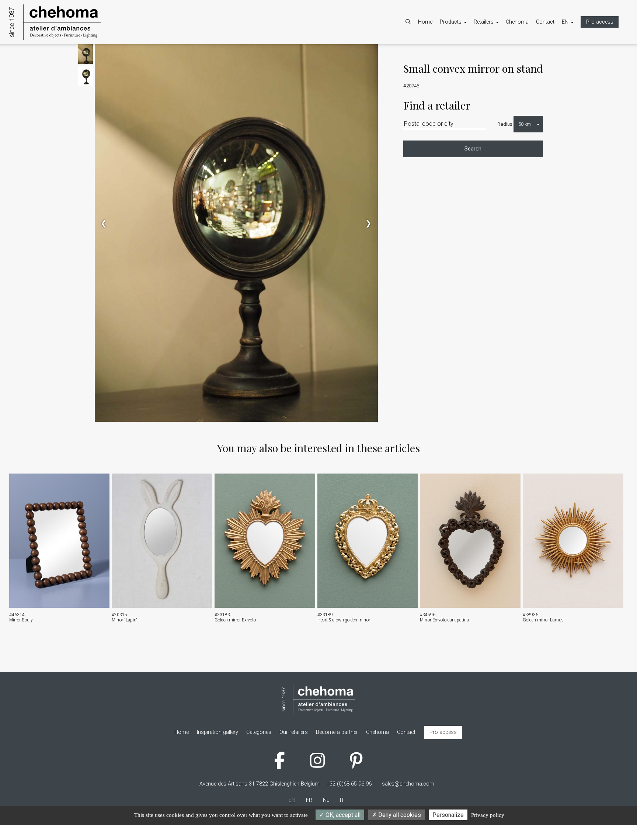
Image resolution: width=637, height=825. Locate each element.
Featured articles (466, 63)
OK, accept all (342, 814)
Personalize (448, 814)
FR (572, 54)
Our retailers (495, 63)
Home (425, 22)
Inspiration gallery (467, 73)
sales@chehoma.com (408, 784)
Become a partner (502, 54)
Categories (459, 54)
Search (472, 149)
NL (572, 63)
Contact (545, 22)
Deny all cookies (399, 814)
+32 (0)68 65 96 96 (349, 784)
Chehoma (517, 22)
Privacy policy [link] (487, 815)
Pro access (599, 22)
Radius (504, 124)
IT (571, 73)
